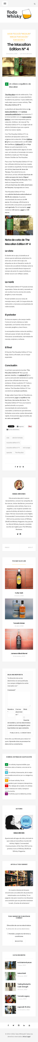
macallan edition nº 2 (13, 442)
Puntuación (22, 37)
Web (25, 709)
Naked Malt (21, 973)
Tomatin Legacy (23, 996)
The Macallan (19, 452)
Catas (9, 34)
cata (7, 438)
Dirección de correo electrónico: (19, 925)
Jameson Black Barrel (19, 653)
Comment (11, 690)
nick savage (26, 447)
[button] (19, 225)
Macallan (26, 34)
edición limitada (17, 438)
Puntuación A (19, 40)
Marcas (13, 37)
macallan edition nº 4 (13, 447)
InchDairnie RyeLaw (24, 962)
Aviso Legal (26, 1036)
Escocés (17, 34)
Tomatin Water (19, 623)
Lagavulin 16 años (23, 1007)
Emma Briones (27, 53)
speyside (9, 452)
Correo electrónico (19, 711)
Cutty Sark (19, 593)
